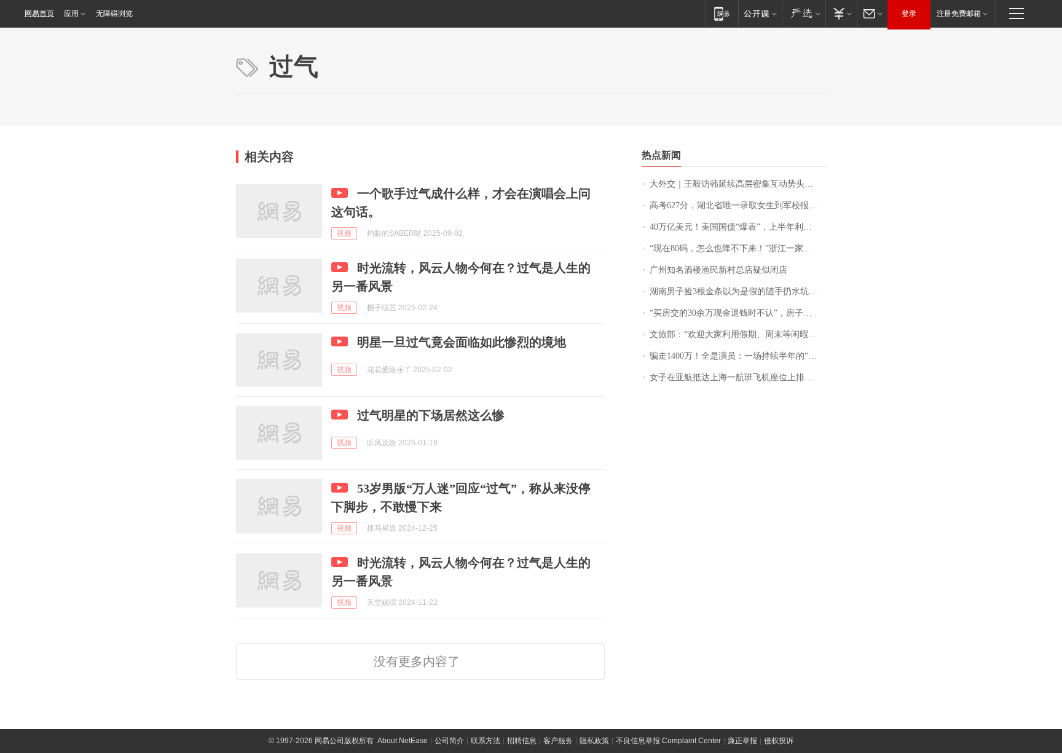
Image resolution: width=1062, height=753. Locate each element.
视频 (344, 233)
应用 (71, 13)
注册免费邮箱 (959, 13)
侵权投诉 (778, 740)
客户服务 (558, 740)
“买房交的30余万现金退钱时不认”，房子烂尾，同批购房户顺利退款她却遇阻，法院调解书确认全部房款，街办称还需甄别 (738, 313)
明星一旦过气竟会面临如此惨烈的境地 (461, 342)
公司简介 (449, 740)
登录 (909, 13)
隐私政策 (594, 740)
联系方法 (485, 740)
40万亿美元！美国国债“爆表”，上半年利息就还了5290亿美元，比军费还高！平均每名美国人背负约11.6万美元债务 (738, 227)
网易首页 (39, 13)
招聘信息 (522, 740)
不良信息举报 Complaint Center (668, 740)
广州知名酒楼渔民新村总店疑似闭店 (718, 270)
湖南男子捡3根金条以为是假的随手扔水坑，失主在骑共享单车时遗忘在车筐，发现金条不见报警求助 (738, 291)
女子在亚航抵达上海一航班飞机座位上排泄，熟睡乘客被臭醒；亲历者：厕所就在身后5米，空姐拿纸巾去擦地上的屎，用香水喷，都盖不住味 (738, 377)
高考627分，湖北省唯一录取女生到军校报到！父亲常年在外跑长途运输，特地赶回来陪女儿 (738, 205)
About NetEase (402, 740)
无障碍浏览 (114, 13)
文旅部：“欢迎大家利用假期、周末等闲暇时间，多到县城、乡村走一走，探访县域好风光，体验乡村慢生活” (738, 334)
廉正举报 (742, 740)
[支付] (841, 13)
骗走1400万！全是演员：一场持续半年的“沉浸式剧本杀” (738, 356)
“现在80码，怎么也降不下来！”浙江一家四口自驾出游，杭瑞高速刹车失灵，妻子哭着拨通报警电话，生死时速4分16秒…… (738, 248)
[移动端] (722, 13)
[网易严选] (803, 13)
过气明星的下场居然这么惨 (431, 415)
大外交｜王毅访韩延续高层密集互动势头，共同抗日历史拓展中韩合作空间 (738, 184)
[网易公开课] (760, 13)
